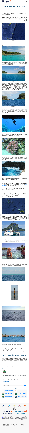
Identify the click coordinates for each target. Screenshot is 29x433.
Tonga (12, 366)
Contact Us (23, 425)
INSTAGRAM (19, 406)
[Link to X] (20, 432)
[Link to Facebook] (22, 432)
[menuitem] (26, 2)
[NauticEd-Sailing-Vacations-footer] (21, 412)
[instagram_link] (19, 405)
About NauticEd (23, 424)
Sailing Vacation (8, 366)
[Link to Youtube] (25, 432)
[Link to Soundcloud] (24, 432)
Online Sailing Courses (6, 424)
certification (5, 419)
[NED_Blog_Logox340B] (9, 1)
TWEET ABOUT (9, 406)
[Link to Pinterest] (26, 432)
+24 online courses (9, 417)
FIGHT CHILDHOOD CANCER (14, 408)
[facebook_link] (3, 405)
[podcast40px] (25, 405)
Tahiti (10, 366)
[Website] (8, 381)
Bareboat (4, 366)
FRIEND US (3, 406)
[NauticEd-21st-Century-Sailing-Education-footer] (8, 412)
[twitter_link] (9, 405)
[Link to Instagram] (23, 432)
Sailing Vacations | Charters (6, 425)
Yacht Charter (15, 366)
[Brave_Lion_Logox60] (14, 406)
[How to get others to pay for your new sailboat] (0, 216)
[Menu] (26, 2)
